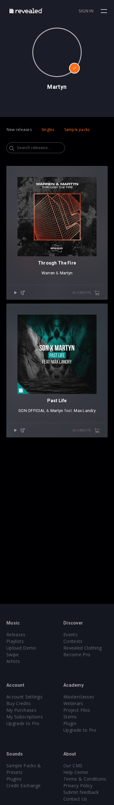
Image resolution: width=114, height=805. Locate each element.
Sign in (86, 11)
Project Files (76, 710)
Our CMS (72, 765)
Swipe (12, 654)
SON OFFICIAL (31, 410)
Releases (16, 635)
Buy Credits (18, 703)
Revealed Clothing (82, 648)
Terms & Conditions (84, 779)
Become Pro (76, 654)
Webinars (73, 703)
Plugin (69, 723)
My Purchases (21, 710)
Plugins (14, 779)
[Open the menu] (104, 11)
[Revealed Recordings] (26, 10)
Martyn (66, 273)
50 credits (82, 292)
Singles (47, 129)
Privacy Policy (77, 785)
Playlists (15, 641)
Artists (13, 661)
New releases (19, 129)
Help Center (76, 772)
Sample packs (77, 129)
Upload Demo (21, 648)
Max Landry (85, 410)
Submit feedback (81, 792)
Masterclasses (78, 697)
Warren (48, 273)
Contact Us (75, 799)
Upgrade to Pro (22, 723)
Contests (73, 641)
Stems (70, 717)
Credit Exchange (23, 785)
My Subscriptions (24, 717)
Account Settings (24, 697)
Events (70, 635)
